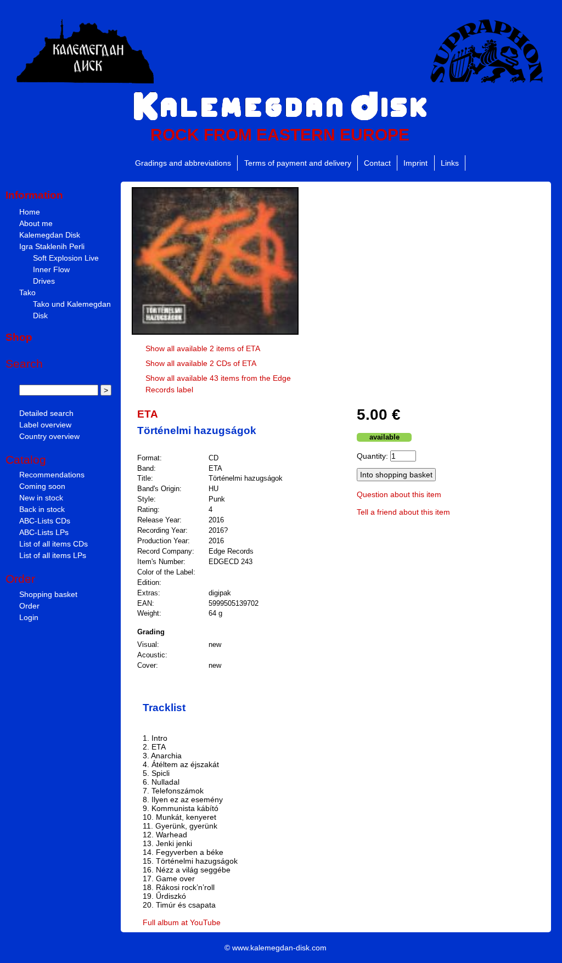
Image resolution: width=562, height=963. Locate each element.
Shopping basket (48, 594)
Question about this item (399, 494)
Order (29, 605)
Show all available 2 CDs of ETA (200, 363)
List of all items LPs (52, 555)
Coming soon (42, 486)
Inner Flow (51, 269)
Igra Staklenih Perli (52, 246)
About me (36, 223)
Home (29, 211)
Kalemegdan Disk (49, 234)
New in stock (41, 497)
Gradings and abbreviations (183, 163)
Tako (27, 292)
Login (28, 617)
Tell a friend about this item (403, 512)
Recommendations (52, 474)
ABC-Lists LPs (44, 532)
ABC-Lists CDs (44, 520)
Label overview (45, 424)
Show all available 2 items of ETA (202, 348)
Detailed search (46, 413)
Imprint (415, 163)
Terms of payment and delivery (297, 163)
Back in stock (42, 509)
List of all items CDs (53, 543)
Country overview (49, 436)
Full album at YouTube (182, 922)
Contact (377, 163)
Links (450, 163)
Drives (44, 281)
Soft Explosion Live (66, 258)
